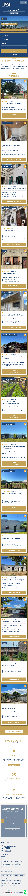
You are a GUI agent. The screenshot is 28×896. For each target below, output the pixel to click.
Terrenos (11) (17, 880)
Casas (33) (4, 878)
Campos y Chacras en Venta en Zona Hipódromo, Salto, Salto (12, 502)
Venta (20, 864)
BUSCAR (14, 51)
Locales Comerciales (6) (15, 878)
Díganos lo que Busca (20, 861)
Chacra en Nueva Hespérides (11, 103)
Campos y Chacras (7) (19, 875)
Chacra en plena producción (11, 493)
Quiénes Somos (15, 859)
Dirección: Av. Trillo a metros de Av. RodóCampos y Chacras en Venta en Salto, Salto (14, 410)
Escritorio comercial (8, 230)
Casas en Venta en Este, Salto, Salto (13, 587)
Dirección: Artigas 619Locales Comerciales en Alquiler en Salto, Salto (13, 238)
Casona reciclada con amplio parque (14, 580)
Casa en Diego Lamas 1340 (11, 621)
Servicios (23, 859)
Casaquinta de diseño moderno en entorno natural (13, 447)
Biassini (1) (4, 885)
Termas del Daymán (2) (14, 883)
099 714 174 (14, 13)
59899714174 (8, 850)
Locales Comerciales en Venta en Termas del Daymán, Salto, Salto (14, 365)
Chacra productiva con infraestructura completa (10, 402)
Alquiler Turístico (12, 866)
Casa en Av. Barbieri (8, 708)
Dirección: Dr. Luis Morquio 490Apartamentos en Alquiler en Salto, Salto (14, 322)
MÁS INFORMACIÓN (14, 765)
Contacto (14, 864)
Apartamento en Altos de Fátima (12, 315)
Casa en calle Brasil (8, 273)
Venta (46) (12, 885)
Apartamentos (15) (6, 875)
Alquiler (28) (20, 885)
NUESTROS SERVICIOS (12, 29)
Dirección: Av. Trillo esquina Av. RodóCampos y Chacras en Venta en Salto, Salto (14, 456)
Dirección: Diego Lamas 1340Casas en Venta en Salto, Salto (11, 630)
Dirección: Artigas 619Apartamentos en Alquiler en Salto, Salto (14, 195)
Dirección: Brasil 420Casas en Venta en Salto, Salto (11, 280)
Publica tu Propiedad (7, 861)
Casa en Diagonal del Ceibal (11, 538)
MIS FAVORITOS (6, 864)
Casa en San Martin (8, 665)
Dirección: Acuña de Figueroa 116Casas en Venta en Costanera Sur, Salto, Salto (13, 673)
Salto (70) (4, 883)
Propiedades (5, 859)
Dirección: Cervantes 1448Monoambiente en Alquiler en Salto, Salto (14, 153)
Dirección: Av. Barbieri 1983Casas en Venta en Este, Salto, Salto (13, 717)
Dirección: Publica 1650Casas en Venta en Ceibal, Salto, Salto (13, 545)
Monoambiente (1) (6, 880)
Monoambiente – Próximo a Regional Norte (11, 146)
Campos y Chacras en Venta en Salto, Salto (14, 109)
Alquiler (4, 866)
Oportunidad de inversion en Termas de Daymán (14, 357)
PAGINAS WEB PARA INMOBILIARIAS (19, 892)
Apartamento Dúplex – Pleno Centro (14, 188)
